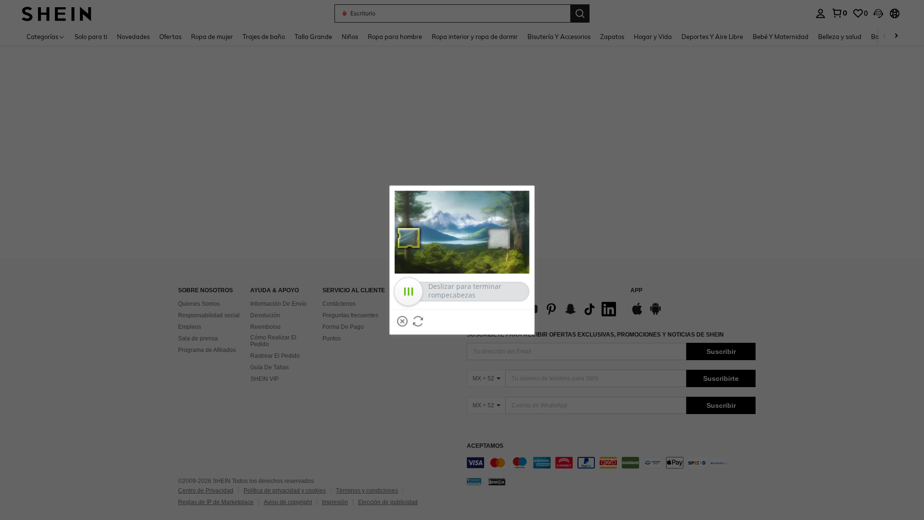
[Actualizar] (418, 321)
